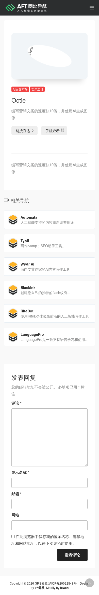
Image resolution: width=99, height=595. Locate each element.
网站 (15, 515)
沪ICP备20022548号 (62, 583)
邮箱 (16, 493)
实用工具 (37, 89)
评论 (16, 403)
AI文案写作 (20, 89)
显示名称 (20, 472)
